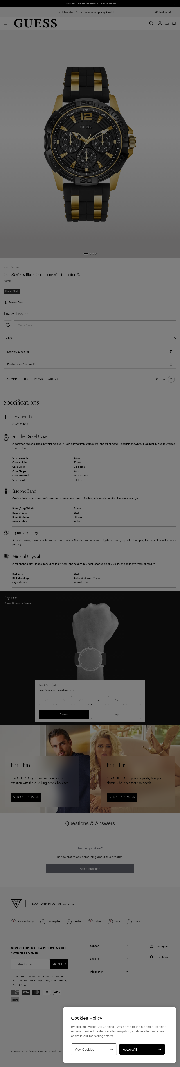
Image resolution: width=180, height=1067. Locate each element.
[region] (119, 1035)
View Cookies (84, 1049)
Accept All (130, 1049)
